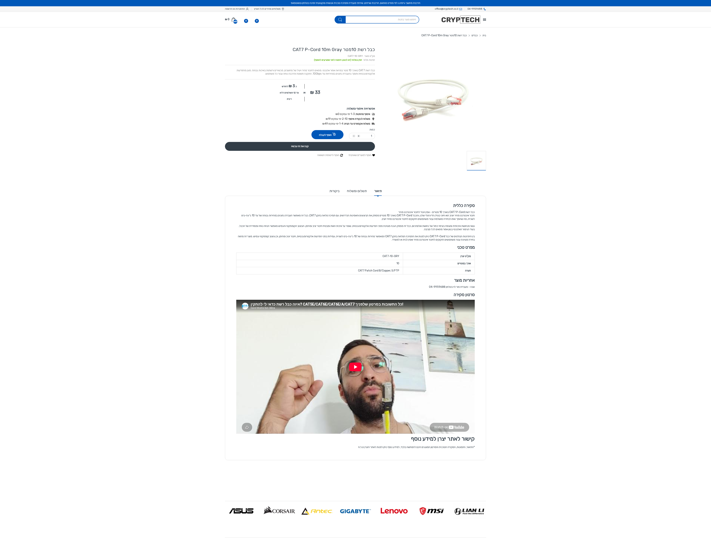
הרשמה (228, 8)
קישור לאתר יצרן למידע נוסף (443, 438)
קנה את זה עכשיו (300, 146)
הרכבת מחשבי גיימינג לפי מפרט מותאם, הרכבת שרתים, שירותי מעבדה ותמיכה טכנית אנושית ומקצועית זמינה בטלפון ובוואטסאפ (355, 3)
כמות (372, 129)
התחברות (240, 8)
